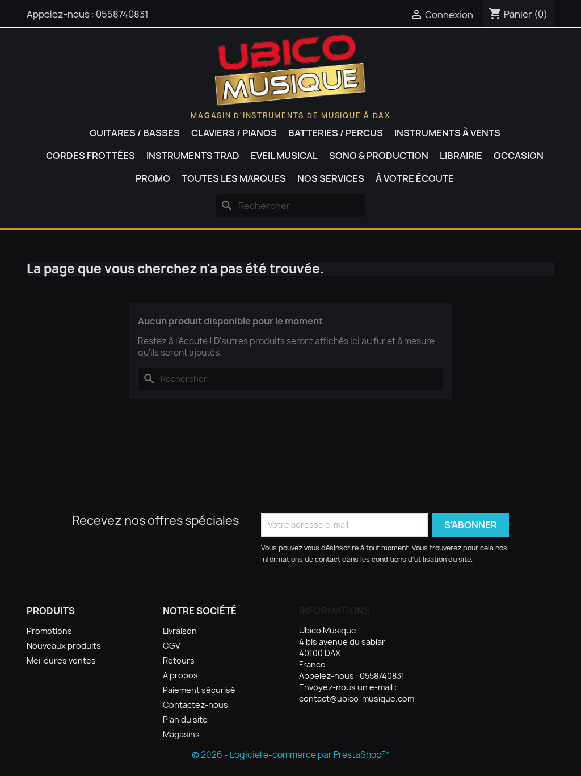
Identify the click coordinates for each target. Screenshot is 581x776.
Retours (179, 660)
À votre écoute (415, 178)
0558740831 (122, 14)
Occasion (519, 155)
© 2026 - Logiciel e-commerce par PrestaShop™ (291, 755)
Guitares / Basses (135, 133)
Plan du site (185, 719)
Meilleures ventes (61, 660)
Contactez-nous (195, 704)
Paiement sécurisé (199, 690)
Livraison (180, 630)
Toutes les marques (234, 178)
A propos (180, 675)
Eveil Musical (284, 155)
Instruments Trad (192, 155)
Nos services (330, 178)
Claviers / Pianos (234, 133)
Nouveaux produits (64, 645)
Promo (153, 178)
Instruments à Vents (447, 133)
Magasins (181, 734)
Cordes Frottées (90, 155)
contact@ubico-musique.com (356, 698)
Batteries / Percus (335, 133)
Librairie (461, 155)
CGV (171, 645)
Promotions (49, 630)
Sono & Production (378, 155)
